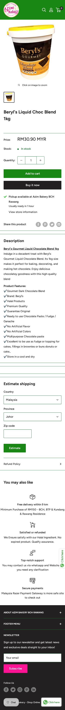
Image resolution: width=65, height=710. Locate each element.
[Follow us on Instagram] (19, 689)
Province (9, 408)
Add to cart (32, 173)
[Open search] (44, 10)
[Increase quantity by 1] (40, 160)
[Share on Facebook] (38, 224)
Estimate (14, 448)
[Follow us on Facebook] (6, 689)
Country (9, 391)
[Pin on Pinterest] (45, 224)
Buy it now (33, 185)
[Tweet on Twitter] (52, 224)
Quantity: (9, 160)
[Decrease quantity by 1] (21, 160)
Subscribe (15, 668)
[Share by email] (58, 224)
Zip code (9, 425)
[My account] (51, 10)
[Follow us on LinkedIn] (33, 689)
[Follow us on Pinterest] (26, 689)
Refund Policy (12, 464)
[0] (58, 10)
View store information (23, 212)
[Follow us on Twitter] (13, 689)
